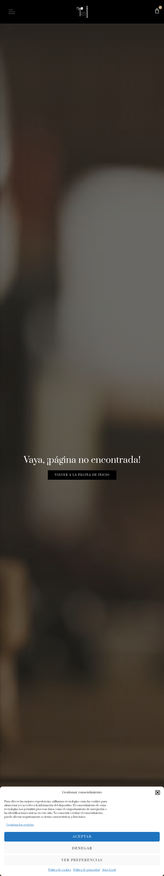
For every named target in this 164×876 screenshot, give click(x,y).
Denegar (82, 848)
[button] (157, 792)
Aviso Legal (109, 870)
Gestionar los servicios (20, 825)
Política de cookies (59, 870)
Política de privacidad (86, 870)
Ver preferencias (82, 860)
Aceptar (82, 836)
